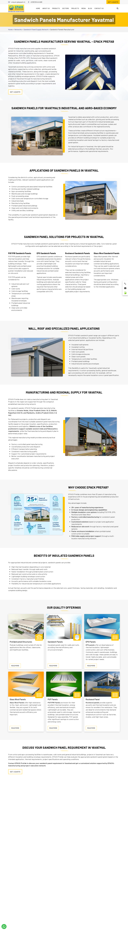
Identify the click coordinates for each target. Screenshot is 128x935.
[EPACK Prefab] (16, 8)
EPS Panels (91, 642)
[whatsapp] (4, 926)
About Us (46, 8)
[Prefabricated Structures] (26, 626)
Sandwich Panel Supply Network (36, 29)
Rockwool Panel (93, 699)
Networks (18, 29)
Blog (90, 8)
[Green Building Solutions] (125, 292)
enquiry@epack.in (18, 2)
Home (38, 8)
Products (56, 8)
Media (83, 8)
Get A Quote (15, 92)
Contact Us (99, 8)
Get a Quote (15, 772)
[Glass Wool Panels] (26, 684)
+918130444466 (36, 2)
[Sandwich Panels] (64, 626)
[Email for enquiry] (125, 287)
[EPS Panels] (102, 626)
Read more (16, 666)
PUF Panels (53, 699)
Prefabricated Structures (21, 642)
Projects (75, 8)
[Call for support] (125, 283)
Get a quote (113, 2)
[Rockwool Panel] (102, 684)
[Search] (117, 8)
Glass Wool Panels (18, 699)
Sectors (65, 8)
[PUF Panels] (64, 684)
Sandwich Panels (55, 642)
